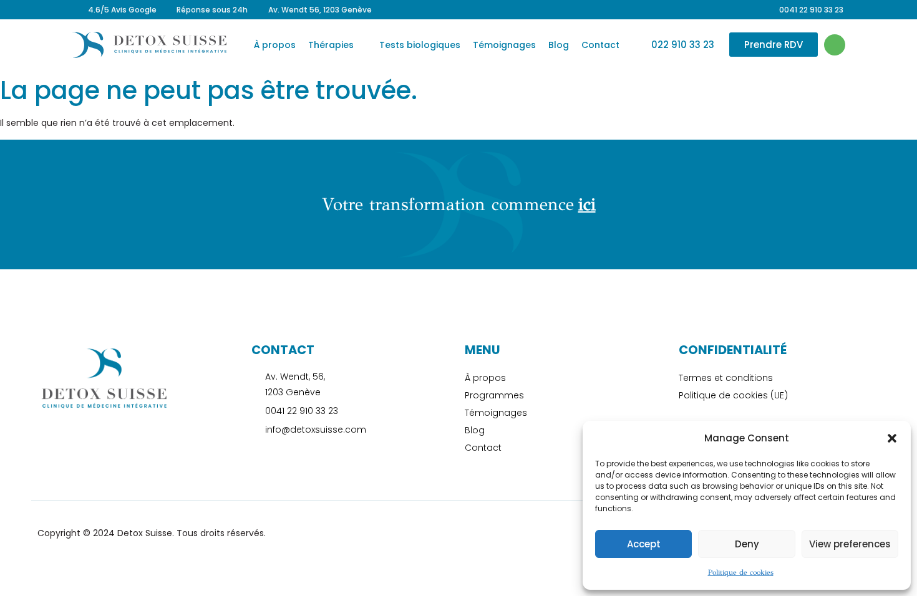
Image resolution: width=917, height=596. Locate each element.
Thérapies (331, 45)
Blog (558, 45)
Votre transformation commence (459, 204)
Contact (600, 45)
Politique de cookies (741, 572)
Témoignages (504, 45)
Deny (747, 543)
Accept (644, 543)
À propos (275, 45)
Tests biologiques (419, 45)
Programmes (494, 395)
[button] (892, 438)
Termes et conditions (726, 378)
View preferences (850, 543)
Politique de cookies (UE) (733, 395)
